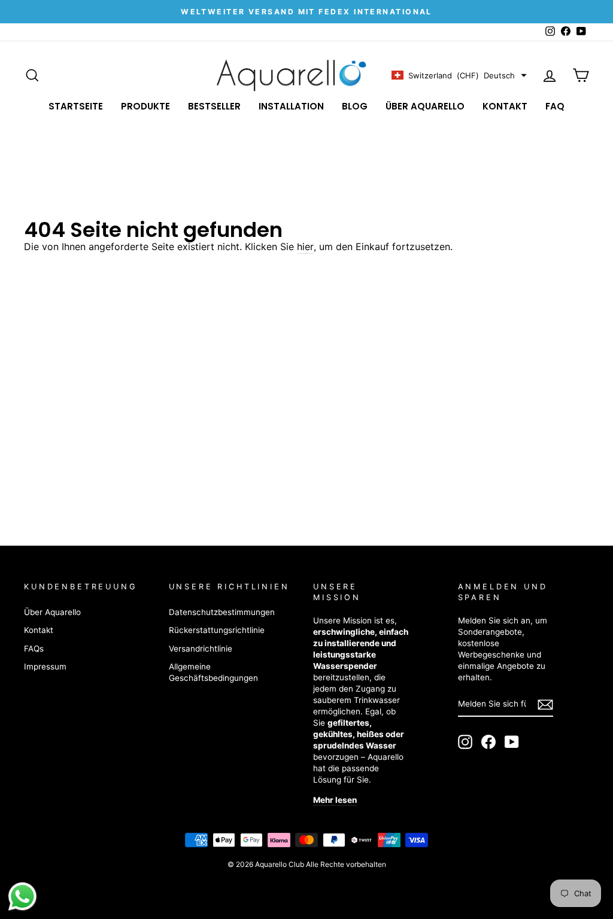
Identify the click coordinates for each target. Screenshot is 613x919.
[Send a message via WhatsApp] (22, 896)
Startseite (75, 106)
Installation (291, 106)
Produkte (145, 106)
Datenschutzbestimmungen (222, 612)
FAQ (555, 106)
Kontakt (504, 106)
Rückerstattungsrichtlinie (217, 630)
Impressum (45, 666)
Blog (355, 106)
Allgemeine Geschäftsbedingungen (213, 672)
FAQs (34, 648)
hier (305, 246)
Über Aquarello (425, 106)
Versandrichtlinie (200, 648)
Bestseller (214, 106)
